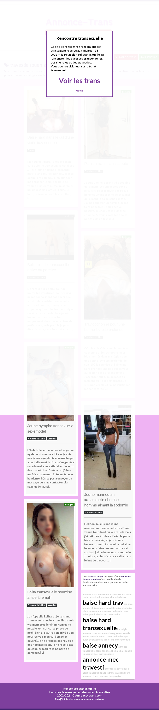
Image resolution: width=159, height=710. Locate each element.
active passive (113, 676)
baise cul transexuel (104, 654)
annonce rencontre (120, 639)
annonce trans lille (105, 608)
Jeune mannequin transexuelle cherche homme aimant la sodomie (106, 499)
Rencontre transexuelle (79, 688)
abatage (123, 636)
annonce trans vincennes (95, 633)
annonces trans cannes (94, 676)
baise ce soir (103, 639)
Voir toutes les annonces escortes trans (82, 699)
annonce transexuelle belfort (115, 672)
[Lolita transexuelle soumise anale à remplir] (51, 546)
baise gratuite (90, 614)
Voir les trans (79, 80)
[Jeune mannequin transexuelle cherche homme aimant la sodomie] (107, 448)
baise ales (121, 608)
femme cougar (95, 576)
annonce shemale (111, 650)
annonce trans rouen (114, 594)
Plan (57, 699)
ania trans (123, 611)
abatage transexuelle (119, 633)
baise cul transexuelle (108, 614)
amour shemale (90, 636)
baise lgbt (122, 629)
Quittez (79, 91)
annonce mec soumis (93, 594)
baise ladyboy (118, 597)
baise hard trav (103, 602)
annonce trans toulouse (117, 668)
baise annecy (100, 645)
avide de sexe (90, 639)
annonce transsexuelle (106, 611)
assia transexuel (91, 672)
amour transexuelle (109, 636)
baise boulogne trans (100, 597)
